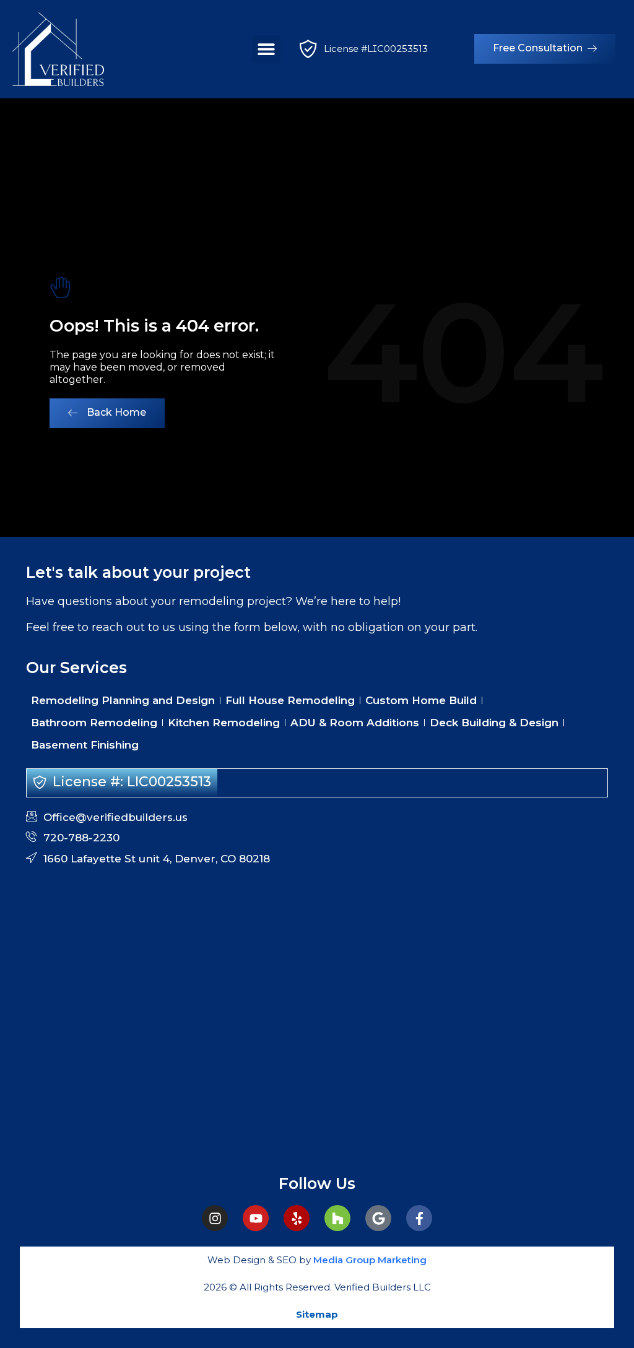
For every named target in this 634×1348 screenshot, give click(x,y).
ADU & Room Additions (354, 722)
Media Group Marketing (369, 1260)
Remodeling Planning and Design (123, 700)
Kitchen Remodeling (224, 722)
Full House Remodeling (290, 700)
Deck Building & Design (494, 722)
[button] (266, 49)
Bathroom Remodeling (94, 722)
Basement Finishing (85, 745)
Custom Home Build (421, 700)
